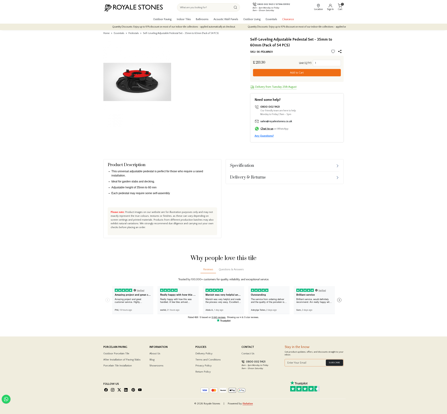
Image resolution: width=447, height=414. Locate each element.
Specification (242, 165)
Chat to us (267, 128)
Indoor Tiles (184, 19)
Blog (152, 359)
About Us (154, 353)
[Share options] (341, 52)
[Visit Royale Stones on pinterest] (133, 390)
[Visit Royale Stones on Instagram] (112, 390)
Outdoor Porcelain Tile (116, 353)
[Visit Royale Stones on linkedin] (126, 390)
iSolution (248, 403)
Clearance (288, 19)
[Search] (235, 7)
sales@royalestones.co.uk (276, 121)
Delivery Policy (203, 353)
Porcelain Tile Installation (117, 365)
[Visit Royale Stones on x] (119, 390)
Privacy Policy (203, 365)
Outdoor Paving (162, 19)
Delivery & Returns (248, 177)
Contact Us (247, 353)
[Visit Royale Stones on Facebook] (106, 390)
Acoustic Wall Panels (226, 19)
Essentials (271, 19)
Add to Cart (297, 72)
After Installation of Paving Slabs (122, 359)
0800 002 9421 (265, 4)
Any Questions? (264, 135)
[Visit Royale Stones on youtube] (139, 390)
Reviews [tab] (208, 269)
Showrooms (156, 365)
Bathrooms (202, 19)
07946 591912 (283, 4)
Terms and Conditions (208, 359)
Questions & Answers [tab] (231, 269)
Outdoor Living (252, 19)
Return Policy (203, 371)
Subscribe (334, 362)
